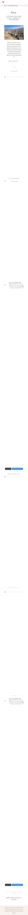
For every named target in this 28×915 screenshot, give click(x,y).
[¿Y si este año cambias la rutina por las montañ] (14, 360)
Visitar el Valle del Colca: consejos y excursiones (14, 18)
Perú (16, 22)
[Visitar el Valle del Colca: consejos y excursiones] (14, 32)
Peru (13, 12)
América (12, 22)
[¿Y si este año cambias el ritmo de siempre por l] (14, 314)
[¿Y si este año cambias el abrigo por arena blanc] (14, 450)
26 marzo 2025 (14, 71)
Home (5, 5)
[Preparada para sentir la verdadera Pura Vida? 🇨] (14, 407)
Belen (14, 67)
